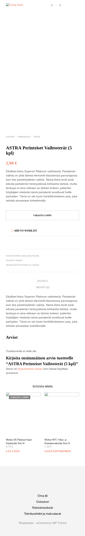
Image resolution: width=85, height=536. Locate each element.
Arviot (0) (42, 287)
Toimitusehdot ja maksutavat (42, 513)
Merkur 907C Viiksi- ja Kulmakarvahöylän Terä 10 (57, 441)
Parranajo (24, 137)
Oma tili (42, 495)
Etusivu (10, 137)
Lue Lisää (13, 451)
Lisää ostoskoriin (57, 451)
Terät (36, 137)
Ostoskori (42, 501)
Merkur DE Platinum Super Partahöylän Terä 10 (19, 441)
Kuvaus (43, 280)
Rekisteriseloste (42, 507)
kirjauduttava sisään (30, 368)
